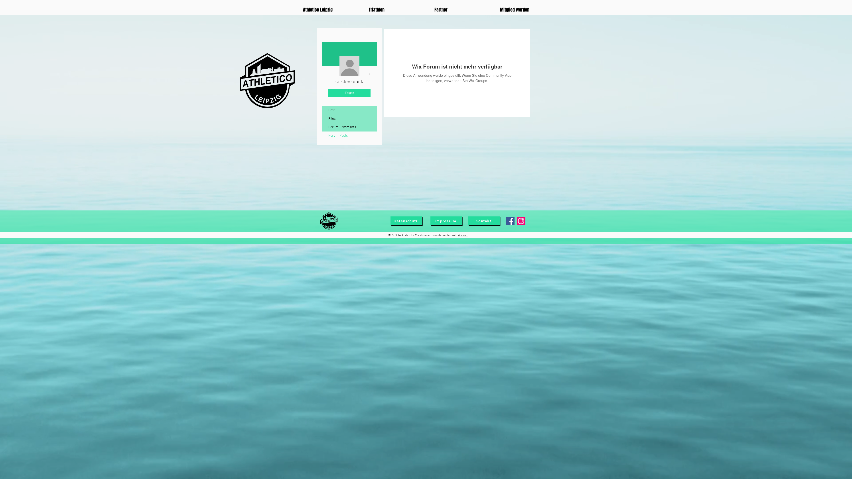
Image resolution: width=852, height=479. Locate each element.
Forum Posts (338, 135)
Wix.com (463, 235)
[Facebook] (510, 221)
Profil (332, 110)
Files (332, 119)
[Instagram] (521, 221)
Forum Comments (342, 127)
